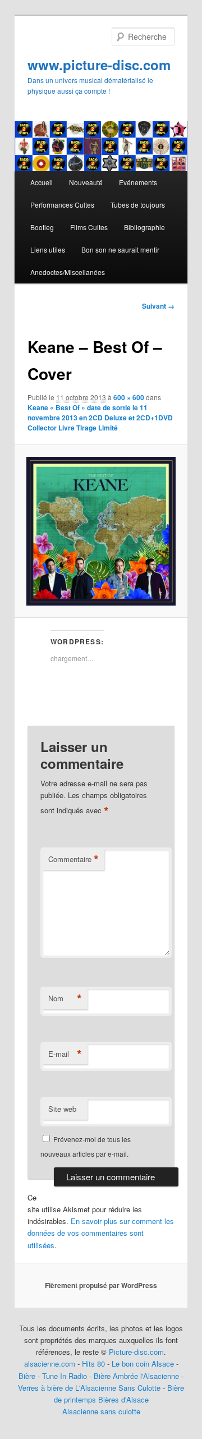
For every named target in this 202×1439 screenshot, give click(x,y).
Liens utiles (47, 249)
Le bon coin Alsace (143, 1363)
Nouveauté (86, 182)
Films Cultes (89, 227)
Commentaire (73, 859)
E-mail (65, 1054)
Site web (62, 1108)
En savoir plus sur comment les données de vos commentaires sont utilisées (100, 1233)
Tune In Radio (65, 1376)
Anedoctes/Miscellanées (67, 272)
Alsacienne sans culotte (101, 1411)
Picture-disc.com (136, 1351)
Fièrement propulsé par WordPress (101, 1285)
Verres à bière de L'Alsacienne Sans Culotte (89, 1387)
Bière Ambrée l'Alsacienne (136, 1376)
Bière (27, 1376)
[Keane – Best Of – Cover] (100, 531)
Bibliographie (144, 227)
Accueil (41, 182)
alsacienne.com (49, 1363)
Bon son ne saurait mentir (120, 249)
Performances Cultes (62, 204)
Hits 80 (93, 1363)
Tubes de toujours (138, 204)
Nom (65, 998)
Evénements (138, 182)
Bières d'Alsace (123, 1399)
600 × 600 (128, 397)
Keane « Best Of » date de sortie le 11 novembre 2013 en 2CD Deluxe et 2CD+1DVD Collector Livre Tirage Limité (100, 417)
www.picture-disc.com (99, 64)
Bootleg (42, 227)
